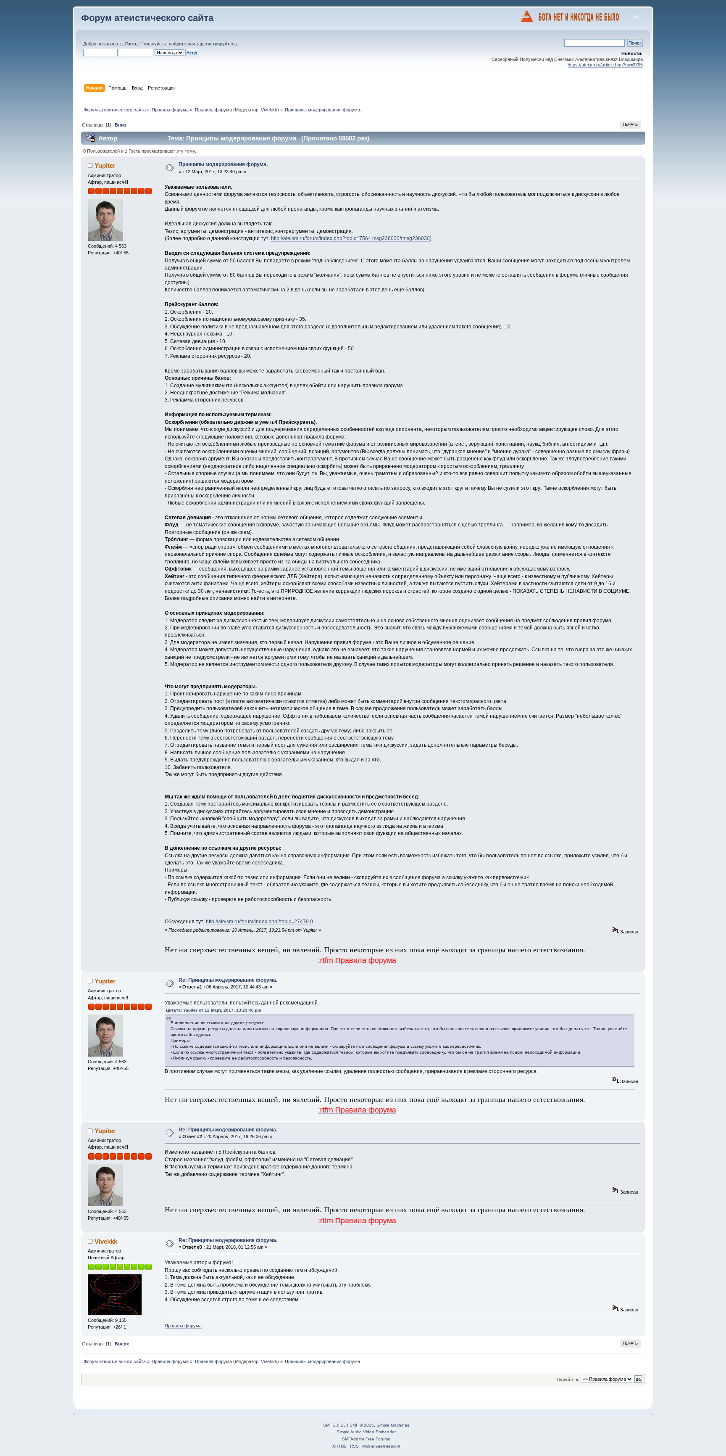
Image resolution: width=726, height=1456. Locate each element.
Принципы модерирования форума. (223, 164)
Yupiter (105, 165)
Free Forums (378, 1439)
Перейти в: (568, 1379)
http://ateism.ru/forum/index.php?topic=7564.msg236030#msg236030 (350, 238)
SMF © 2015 (362, 1425)
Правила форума (183, 1325)
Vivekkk (269, 109)
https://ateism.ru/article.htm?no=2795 (605, 64)
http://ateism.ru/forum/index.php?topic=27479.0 (259, 922)
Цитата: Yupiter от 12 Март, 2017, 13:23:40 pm (213, 1010)
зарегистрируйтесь (216, 43)
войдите (177, 43)
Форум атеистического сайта (147, 18)
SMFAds (350, 1439)
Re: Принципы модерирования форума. (228, 980)
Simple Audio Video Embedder (366, 1432)
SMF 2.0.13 (334, 1425)
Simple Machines (392, 1425)
